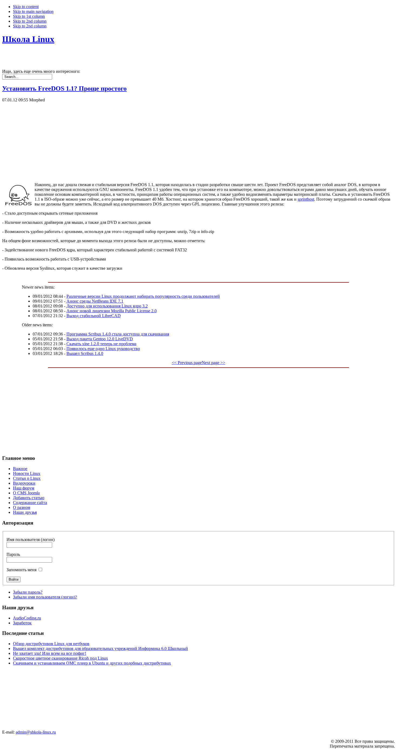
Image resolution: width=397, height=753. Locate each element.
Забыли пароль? (27, 592)
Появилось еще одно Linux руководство (103, 348)
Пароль (13, 554)
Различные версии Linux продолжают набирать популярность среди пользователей (143, 296)
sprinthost (306, 199)
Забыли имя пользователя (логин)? (45, 597)
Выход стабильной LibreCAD (93, 315)
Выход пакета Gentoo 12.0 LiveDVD (99, 339)
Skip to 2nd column (29, 21)
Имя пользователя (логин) (30, 539)
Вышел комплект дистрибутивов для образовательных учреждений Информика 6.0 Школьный (100, 648)
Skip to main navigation (33, 11)
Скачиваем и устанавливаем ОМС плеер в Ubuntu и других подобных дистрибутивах (92, 663)
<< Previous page (187, 362)
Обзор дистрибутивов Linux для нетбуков (51, 643)
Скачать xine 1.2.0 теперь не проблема (101, 343)
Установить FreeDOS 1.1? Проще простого (64, 88)
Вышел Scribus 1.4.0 (84, 353)
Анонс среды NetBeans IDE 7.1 (94, 301)
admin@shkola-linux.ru (36, 732)
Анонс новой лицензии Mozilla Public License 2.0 (111, 311)
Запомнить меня (21, 569)
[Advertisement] (164, 140)
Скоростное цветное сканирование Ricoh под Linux (60, 658)
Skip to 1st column (29, 16)
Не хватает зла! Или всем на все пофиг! (49, 653)
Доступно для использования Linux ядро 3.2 (107, 306)
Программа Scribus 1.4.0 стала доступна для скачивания (117, 334)
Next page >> (213, 362)
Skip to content (26, 6)
